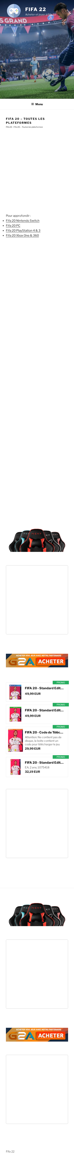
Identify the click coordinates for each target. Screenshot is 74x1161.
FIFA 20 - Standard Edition (44, 688)
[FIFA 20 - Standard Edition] (15, 692)
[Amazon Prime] (48, 693)
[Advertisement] (37, 57)
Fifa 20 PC (13, 225)
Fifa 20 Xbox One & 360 (22, 235)
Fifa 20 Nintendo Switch (22, 220)
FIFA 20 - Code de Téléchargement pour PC (44, 732)
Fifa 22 (35, 9)
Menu (39, 104)
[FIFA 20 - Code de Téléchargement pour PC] (15, 740)
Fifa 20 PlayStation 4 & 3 (23, 230)
